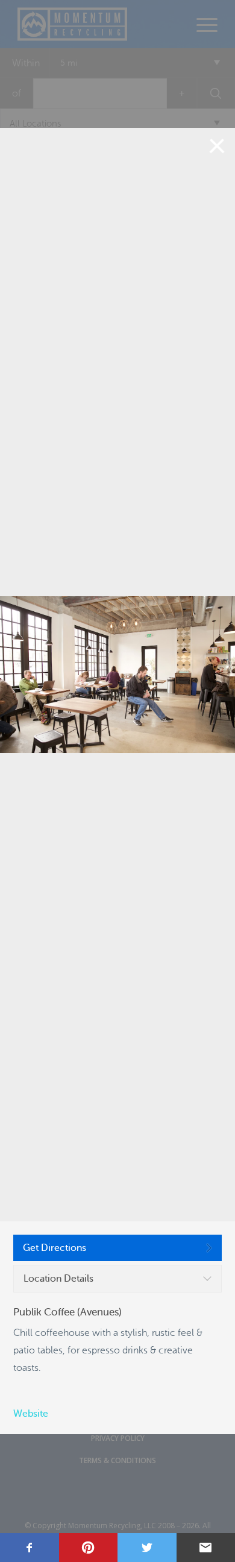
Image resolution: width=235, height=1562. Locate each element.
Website (30, 1413)
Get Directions (54, 1247)
